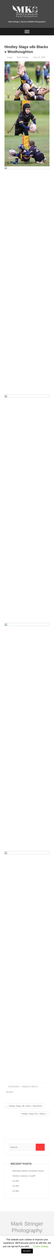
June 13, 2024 (38, 57)
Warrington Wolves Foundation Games (28, 1171)
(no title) (15, 1181)
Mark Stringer (22, 57)
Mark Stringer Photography (27, 1227)
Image (9, 57)
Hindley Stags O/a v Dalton (34, 1114)
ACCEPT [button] (27, 1251)
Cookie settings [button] (40, 1246)
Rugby (9, 1092)
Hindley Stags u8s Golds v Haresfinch (24, 1106)
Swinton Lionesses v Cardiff (23, 1176)
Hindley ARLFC (30, 1086)
